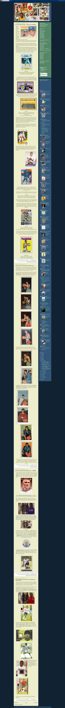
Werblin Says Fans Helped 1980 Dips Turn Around (48, 227)
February (43, 376)
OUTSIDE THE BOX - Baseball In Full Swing (48, 170)
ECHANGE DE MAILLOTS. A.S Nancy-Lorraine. (48, 177)
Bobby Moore (28, 574)
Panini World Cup (34, 700)
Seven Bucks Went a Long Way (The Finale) (47, 234)
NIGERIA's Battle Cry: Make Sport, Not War (48, 317)
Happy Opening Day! (44, 322)
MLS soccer (35, 575)
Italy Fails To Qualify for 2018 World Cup (48, 260)
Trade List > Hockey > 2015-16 (48, 291)
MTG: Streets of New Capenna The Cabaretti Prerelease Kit (46, 120)
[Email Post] (36, 573)
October (43, 371)
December (43, 360)
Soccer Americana (44, 148)
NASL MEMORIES (44, 296)
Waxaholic (43, 258)
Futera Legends (30, 575)
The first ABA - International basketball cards (25, 265)
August (43, 374)
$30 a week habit (44, 182)
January (43, 377)
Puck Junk (43, 123)
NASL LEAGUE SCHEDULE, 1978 (48, 298)
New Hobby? (47, 189)
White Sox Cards (44, 210)
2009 (41, 359)
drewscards (43, 283)
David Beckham (33, 574)
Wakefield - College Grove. (48, 330)
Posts (42, 73)
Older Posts (36, 702)
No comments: (33, 573)
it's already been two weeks (48, 183)
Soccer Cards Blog (45, 324)
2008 (41, 379)
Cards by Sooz (44, 349)
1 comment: (33, 699)
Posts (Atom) (20, 704)
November (43, 370)
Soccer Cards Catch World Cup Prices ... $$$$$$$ (26, 470)
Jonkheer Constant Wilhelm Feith (47, 273)
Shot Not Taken (44, 119)
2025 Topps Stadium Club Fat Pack (47, 143)
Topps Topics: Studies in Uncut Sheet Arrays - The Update (48, 137)
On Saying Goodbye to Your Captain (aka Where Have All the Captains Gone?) (46, 280)
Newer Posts (16, 702)
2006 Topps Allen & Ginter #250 (47, 253)
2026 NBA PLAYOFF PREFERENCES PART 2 (48, 156)
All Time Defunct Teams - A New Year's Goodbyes (26, 24)
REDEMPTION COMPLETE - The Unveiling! (48, 341)
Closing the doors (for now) (48, 219)
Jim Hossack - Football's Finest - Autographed (48, 94)
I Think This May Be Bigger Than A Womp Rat (48, 309)
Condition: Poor (44, 321)
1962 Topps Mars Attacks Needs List (47, 198)
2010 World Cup (29, 700)
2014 (41, 353)
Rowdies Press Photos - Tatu (48, 205)
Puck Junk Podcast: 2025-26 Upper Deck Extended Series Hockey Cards (46, 125)
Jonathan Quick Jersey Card (48, 162)
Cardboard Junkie (44, 154)
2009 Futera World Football (22, 700)
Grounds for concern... (45, 328)
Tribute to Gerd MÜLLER (48, 240)
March (43, 375)
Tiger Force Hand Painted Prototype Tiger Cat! (45, 304)
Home (26, 702)
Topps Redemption (47, 246)
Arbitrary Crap (44, 346)
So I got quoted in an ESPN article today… (45, 266)
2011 (41, 357)
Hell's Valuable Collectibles (46, 161)
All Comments (43, 75)
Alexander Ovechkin (23, 574)
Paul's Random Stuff (45, 265)
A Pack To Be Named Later (46, 141)
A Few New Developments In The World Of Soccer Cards (46, 326)
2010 (41, 358)
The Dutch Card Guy (45, 245)
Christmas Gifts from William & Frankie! (48, 285)
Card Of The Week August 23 (48, 100)
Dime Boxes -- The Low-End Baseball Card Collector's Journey (45, 218)
